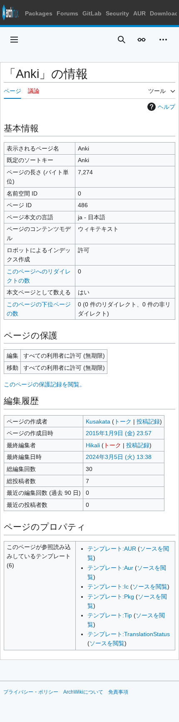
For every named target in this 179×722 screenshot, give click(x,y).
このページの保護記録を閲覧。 (44, 384)
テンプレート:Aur (110, 567)
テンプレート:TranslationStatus (128, 634)
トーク (123, 421)
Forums (67, 13)
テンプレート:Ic (108, 586)
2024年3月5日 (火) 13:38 (119, 457)
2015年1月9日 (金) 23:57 (119, 433)
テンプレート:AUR (111, 548)
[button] (14, 39)
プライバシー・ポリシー (30, 692)
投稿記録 (148, 421)
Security (117, 13)
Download (164, 13)
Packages (38, 13)
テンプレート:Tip (109, 615)
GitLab (92, 13)
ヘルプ (166, 106)
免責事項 (118, 692)
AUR (139, 13)
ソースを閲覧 (149, 586)
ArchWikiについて (83, 692)
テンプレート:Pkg (110, 596)
